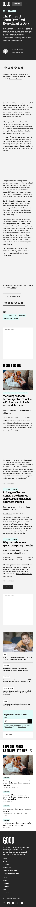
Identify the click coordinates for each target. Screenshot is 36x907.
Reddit (19, 462)
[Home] (4, 11)
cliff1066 (13, 288)
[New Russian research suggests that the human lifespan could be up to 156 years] (18, 667)
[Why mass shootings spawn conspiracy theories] (18, 811)
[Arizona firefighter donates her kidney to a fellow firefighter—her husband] (18, 702)
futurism (22, 315)
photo (26, 286)
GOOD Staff (15, 417)
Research (7, 666)
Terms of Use (26, 725)
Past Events (23, 393)
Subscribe (17, 3)
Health (5, 889)
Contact (6, 864)
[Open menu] (31, 4)
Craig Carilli (7, 514)
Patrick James (18, 50)
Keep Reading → (8, 483)
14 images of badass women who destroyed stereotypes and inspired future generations (17, 497)
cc (29, 286)
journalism (8, 318)
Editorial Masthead (10, 870)
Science (6, 886)
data (5, 315)
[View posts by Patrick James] (5, 51)
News (5, 880)
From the (15, 79)
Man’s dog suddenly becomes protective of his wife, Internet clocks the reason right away (17, 400)
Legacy (14, 393)
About (5, 861)
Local (5, 701)
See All (31, 749)
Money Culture (8, 688)
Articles (12, 11)
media (16, 318)
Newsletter (7, 867)
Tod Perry (6, 417)
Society (6, 883)
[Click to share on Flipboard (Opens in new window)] (15, 68)
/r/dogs (19, 465)
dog (16, 430)
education (12, 315)
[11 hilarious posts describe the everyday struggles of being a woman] (18, 824)
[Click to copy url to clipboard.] (22, 68)
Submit (30, 722)
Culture (5, 892)
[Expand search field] (26, 4)
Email (7, 717)
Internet (7, 677)
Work (5, 654)
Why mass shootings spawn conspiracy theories (18, 544)
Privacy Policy (8, 727)
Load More (8, 587)
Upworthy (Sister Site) (11, 873)
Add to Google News (13, 296)
